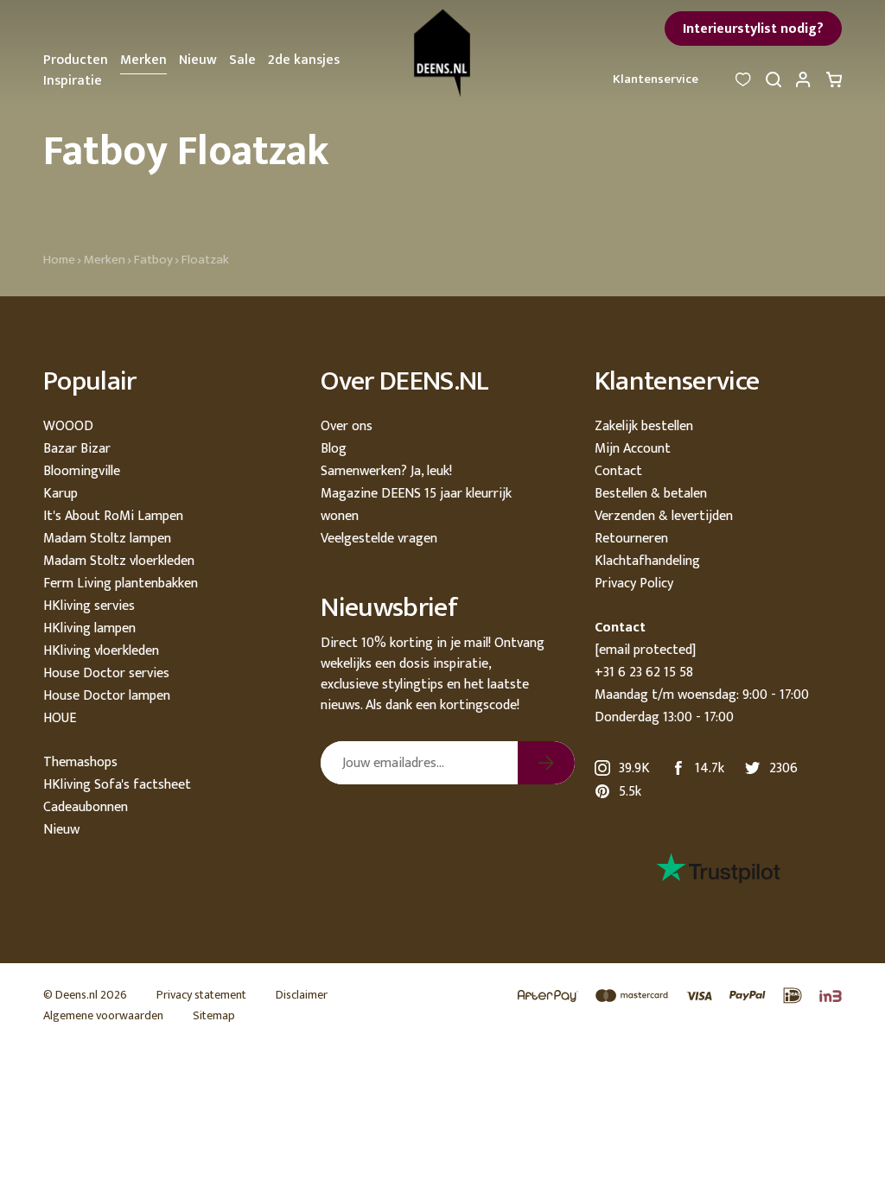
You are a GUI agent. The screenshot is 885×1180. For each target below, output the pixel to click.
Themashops (80, 762)
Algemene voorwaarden (103, 1015)
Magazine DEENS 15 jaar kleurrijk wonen (416, 505)
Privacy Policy (634, 583)
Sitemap (214, 1015)
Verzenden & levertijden (664, 516)
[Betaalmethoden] (671, 996)
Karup (60, 493)
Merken (143, 60)
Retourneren (631, 538)
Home (59, 259)
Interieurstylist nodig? (753, 29)
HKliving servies (89, 606)
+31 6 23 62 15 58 (644, 672)
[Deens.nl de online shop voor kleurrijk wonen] (442, 53)
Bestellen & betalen (651, 493)
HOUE (59, 718)
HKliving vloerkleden (101, 651)
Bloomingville (81, 471)
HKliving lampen (89, 628)
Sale (242, 60)
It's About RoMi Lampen (113, 516)
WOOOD (68, 426)
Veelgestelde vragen (379, 538)
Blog (334, 448)
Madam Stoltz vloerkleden (118, 561)
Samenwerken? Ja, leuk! (386, 471)
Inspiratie (72, 80)
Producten (75, 60)
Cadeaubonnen (85, 807)
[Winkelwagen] (834, 84)
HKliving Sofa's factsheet (117, 784)
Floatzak (205, 259)
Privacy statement (201, 995)
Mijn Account (633, 448)
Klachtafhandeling (647, 561)
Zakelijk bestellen (644, 426)
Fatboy (153, 259)
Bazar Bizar (77, 448)
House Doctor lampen (106, 695)
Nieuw (198, 60)
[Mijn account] (804, 84)
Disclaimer (302, 995)
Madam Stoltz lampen (107, 538)
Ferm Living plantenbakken (120, 583)
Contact (618, 471)
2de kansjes (304, 60)
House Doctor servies (106, 673)
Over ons (346, 426)
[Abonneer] (546, 762)
